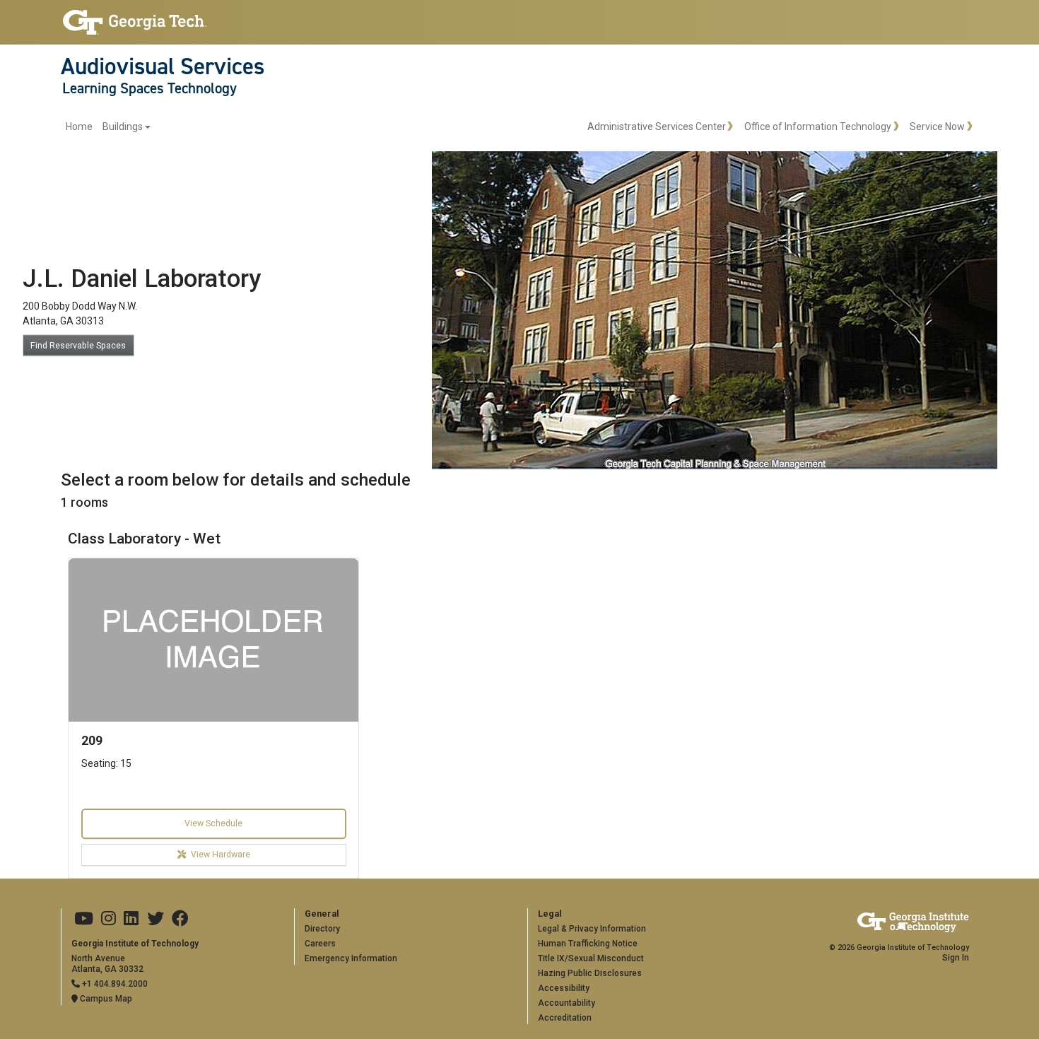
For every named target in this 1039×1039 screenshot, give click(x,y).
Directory (322, 929)
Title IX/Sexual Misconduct (591, 958)
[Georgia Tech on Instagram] (108, 918)
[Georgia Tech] (135, 22)
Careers (320, 944)
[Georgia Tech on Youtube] (83, 918)
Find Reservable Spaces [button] (78, 346)
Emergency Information (351, 958)
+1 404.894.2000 (114, 984)
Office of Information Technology (817, 126)
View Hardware (220, 854)
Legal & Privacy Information (592, 929)
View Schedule (213, 823)
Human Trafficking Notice (588, 944)
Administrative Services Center (656, 126)
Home (79, 126)
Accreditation (565, 1018)
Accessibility (563, 988)
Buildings (122, 126)
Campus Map (105, 999)
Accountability (566, 1003)
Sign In (955, 958)
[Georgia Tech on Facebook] (180, 918)
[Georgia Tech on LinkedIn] (131, 918)
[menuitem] (108, 127)
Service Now (937, 126)
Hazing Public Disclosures (590, 973)
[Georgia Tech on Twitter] (155, 918)
